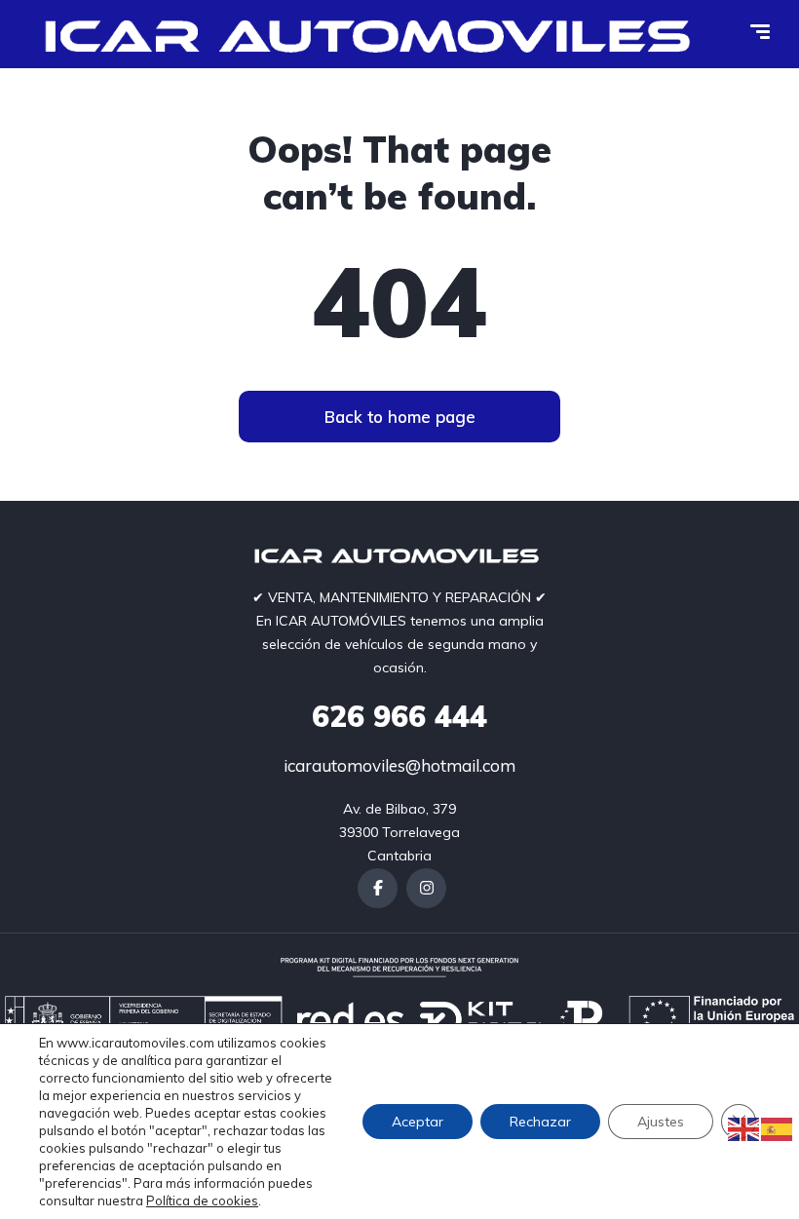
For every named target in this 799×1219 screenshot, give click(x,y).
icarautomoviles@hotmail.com (399, 765)
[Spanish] (777, 1128)
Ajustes (660, 1121)
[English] (744, 1128)
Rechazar (540, 1121)
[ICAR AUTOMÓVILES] (374, 34)
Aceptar (417, 1121)
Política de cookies (202, 1200)
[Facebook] (378, 888)
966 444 (399, 716)
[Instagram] (426, 888)
